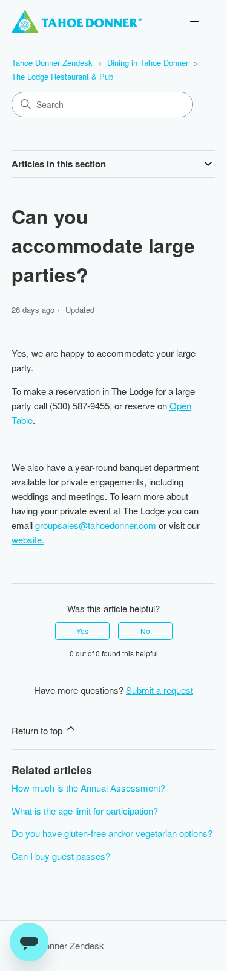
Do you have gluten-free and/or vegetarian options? (112, 833)
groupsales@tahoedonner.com (95, 525)
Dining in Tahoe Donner (149, 62)
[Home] (77, 21)
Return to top (38, 730)
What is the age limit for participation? (85, 810)
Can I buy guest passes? (61, 856)
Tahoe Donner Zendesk (52, 62)
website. (28, 539)
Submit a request (159, 690)
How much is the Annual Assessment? (88, 787)
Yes (82, 631)
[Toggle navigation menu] (194, 21)
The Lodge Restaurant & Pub (62, 76)
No (145, 631)
